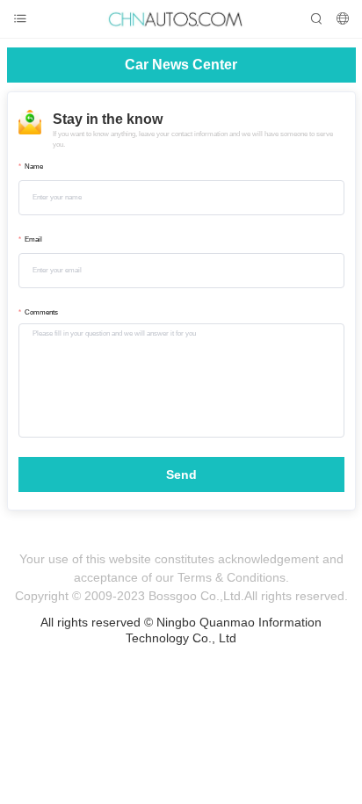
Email (33, 239)
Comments (41, 312)
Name (34, 166)
